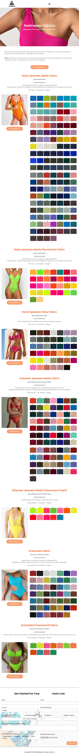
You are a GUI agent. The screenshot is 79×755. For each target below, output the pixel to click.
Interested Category (31, 715)
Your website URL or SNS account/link (9, 715)
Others (5, 738)
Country (4, 707)
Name (3, 700)
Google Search (7, 736)
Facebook (26, 736)
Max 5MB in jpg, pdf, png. (47, 734)
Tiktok (33, 736)
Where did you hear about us (10, 734)
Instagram (17, 736)
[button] (49, 4)
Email (42, 700)
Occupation (48, 715)
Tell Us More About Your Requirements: (13, 724)
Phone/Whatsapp (46, 707)
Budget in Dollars (69, 715)
